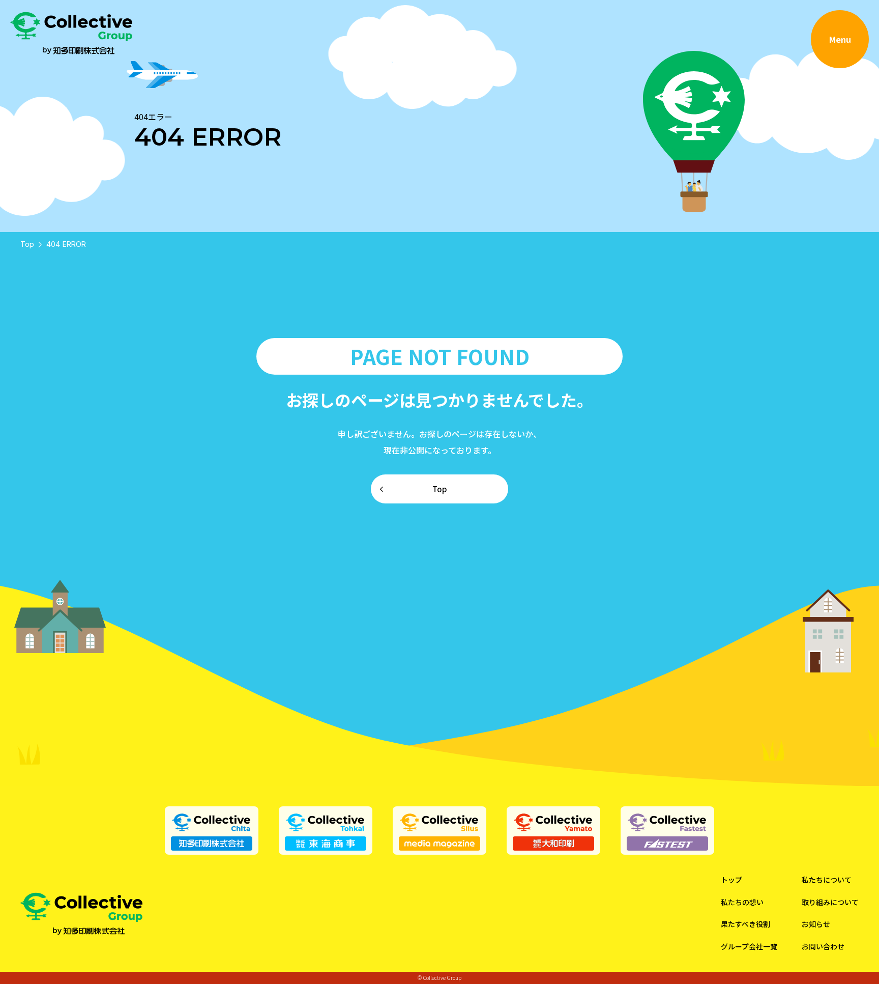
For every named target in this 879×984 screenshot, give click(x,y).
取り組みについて (830, 902)
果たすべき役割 (745, 924)
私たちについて (827, 880)
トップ (731, 880)
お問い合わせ (823, 946)
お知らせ (816, 924)
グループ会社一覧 (749, 946)
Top (27, 244)
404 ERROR (66, 244)
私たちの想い (742, 902)
